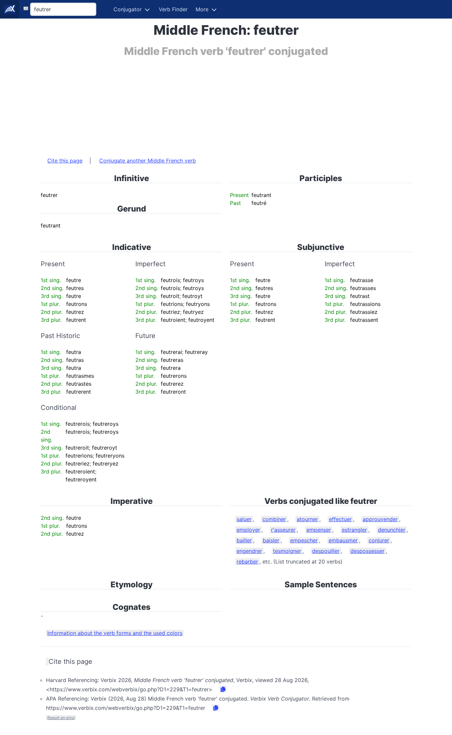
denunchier (391, 529)
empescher (304, 540)
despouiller (325, 551)
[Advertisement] (226, 103)
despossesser (367, 551)
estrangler (354, 529)
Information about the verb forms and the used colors (114, 633)
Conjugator (127, 9)
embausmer (343, 540)
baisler (271, 540)
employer (248, 529)
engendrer (249, 551)
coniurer (379, 540)
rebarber (247, 561)
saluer (244, 519)
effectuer (340, 519)
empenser (318, 529)
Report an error (61, 717)
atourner (307, 519)
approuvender (380, 519)
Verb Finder (173, 9)
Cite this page (64, 160)
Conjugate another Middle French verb (147, 160)
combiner (274, 519)
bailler (244, 540)
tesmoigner (287, 551)
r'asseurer (283, 529)
